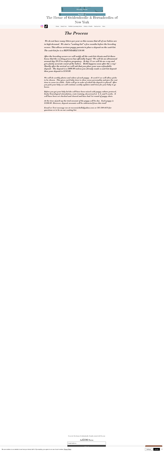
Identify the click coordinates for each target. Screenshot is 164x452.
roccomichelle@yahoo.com (82, 108)
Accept (156, 449)
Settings (148, 449)
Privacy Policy (67, 449)
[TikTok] (46, 26)
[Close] (162, 449)
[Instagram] (42, 26)
